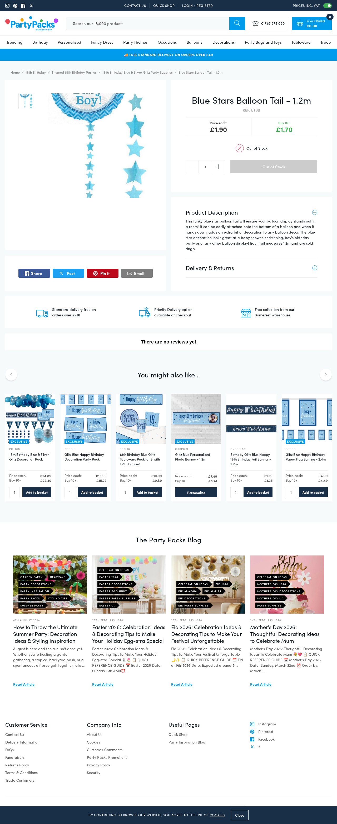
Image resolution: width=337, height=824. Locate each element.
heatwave (58, 577)
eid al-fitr (212, 591)
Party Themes (135, 42)
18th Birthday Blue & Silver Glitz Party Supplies (137, 72)
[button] (26, 101)
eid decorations (191, 598)
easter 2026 (108, 577)
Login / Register (197, 5)
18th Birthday (36, 72)
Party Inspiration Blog (186, 742)
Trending (14, 42)
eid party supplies (193, 605)
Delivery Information (22, 742)
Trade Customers (19, 780)
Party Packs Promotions (107, 757)
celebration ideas (114, 570)
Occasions (167, 42)
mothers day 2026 (271, 584)
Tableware (300, 42)
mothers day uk (270, 598)
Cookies (93, 742)
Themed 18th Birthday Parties (74, 72)
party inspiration (34, 591)
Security (93, 772)
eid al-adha (187, 591)
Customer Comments (104, 749)
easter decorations (115, 584)
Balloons (194, 42)
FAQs (9, 749)
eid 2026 (221, 584)
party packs (30, 598)
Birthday (40, 42)
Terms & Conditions (21, 772)
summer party (31, 605)
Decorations (223, 42)
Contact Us (135, 5)
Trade (325, 42)
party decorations (36, 584)
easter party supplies (117, 598)
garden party (31, 577)
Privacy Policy (98, 764)
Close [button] (239, 814)
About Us (94, 734)
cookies (217, 815)
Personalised (69, 42)
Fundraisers (14, 757)
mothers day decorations (278, 591)
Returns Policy (17, 764)
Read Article (23, 684)
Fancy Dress (102, 42)
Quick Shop (164, 5)
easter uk (107, 605)
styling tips (57, 598)
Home (15, 72)
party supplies (269, 605)
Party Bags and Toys (263, 42)
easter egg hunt (113, 591)
